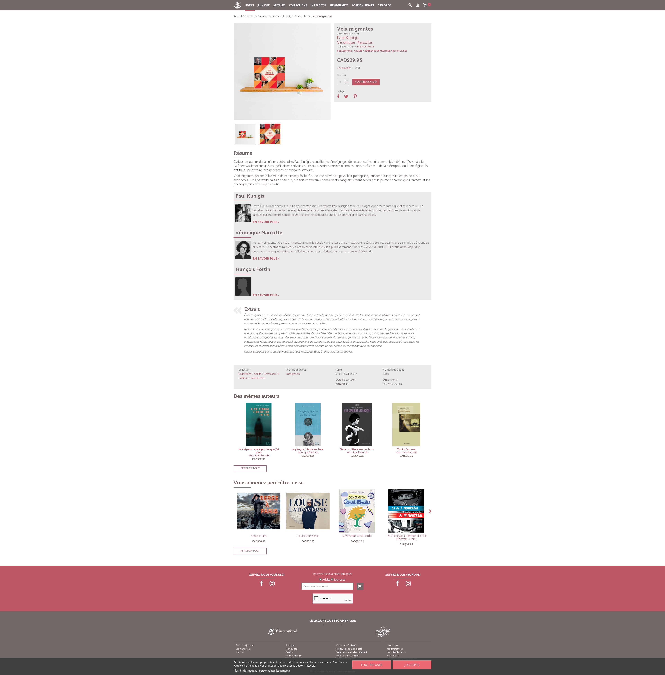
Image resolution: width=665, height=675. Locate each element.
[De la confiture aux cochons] (357, 424)
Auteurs (279, 5)
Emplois (239, 652)
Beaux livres (399, 51)
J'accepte (412, 665)
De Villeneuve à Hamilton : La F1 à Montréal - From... (406, 537)
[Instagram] (272, 584)
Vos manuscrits (243, 649)
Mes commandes (394, 649)
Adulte (358, 51)
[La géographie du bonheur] (308, 424)
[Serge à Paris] (258, 511)
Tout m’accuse (406, 449)
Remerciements (293, 656)
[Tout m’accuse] (406, 424)
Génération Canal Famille (357, 535)
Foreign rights (363, 5)
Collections (298, 5)
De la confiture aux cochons (357, 449)
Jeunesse (263, 5)
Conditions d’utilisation (347, 645)
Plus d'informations (245, 670)
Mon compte (392, 645)
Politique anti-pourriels (347, 656)
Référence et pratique (377, 51)
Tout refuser (372, 665)
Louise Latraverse (307, 535)
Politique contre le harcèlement (351, 652)
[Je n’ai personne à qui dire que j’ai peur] (258, 424)
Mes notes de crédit (395, 652)
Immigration (293, 374)
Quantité (341, 75)
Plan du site (291, 649)
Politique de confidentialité (349, 649)
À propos (384, 5)
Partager (341, 91)
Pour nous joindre (244, 645)
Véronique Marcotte (259, 455)
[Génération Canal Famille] (357, 511)
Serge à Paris (259, 535)
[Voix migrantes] (245, 134)
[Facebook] (261, 584)
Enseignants (339, 5)
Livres (249, 5)
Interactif (318, 5)
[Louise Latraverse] (308, 511)
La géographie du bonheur (308, 449)
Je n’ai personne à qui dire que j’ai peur (259, 451)
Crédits (289, 652)
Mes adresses (392, 656)
